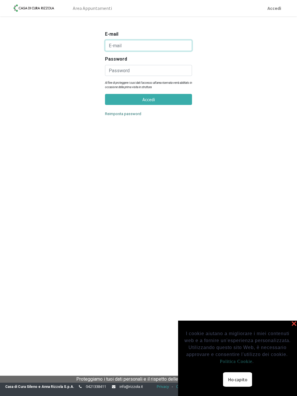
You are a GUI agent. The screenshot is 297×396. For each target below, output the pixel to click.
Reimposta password (123, 114)
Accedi (274, 8)
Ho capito (237, 379)
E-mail (111, 34)
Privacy (163, 386)
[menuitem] (63, 4)
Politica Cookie (236, 361)
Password (116, 59)
